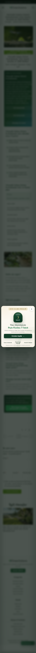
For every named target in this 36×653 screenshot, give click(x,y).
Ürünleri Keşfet (18, 336)
